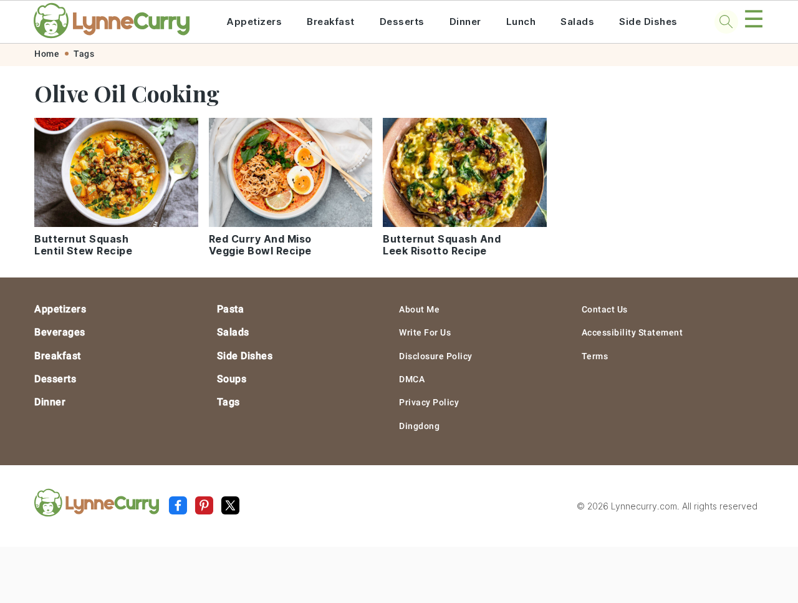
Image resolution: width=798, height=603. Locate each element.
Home (46, 54)
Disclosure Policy (436, 356)
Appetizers (254, 21)
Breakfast (331, 21)
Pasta (230, 309)
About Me (419, 309)
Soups (232, 379)
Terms (595, 356)
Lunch (521, 21)
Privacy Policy (429, 402)
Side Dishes (648, 21)
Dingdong (419, 426)
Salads (577, 21)
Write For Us (425, 332)
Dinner (465, 21)
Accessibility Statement (632, 332)
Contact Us (605, 309)
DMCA (412, 379)
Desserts (402, 21)
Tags (84, 54)
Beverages (59, 332)
